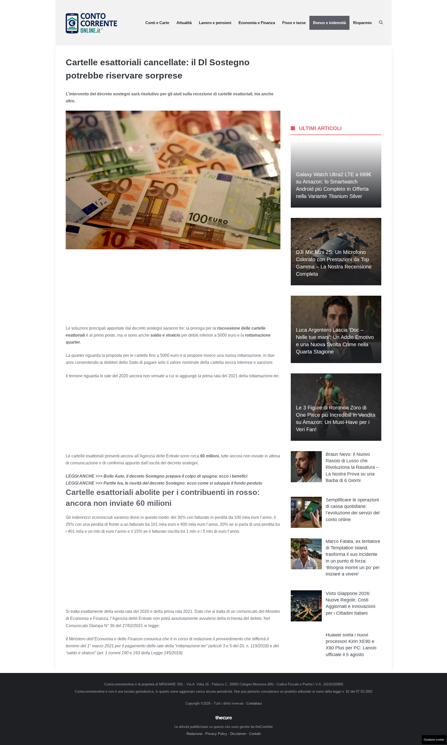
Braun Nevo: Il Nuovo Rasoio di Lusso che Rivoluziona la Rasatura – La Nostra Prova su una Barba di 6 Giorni (352, 467)
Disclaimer (238, 734)
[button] (380, 23)
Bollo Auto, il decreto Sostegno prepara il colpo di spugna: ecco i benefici (175, 476)
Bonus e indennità (329, 22)
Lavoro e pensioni (215, 22)
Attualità (184, 22)
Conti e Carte (157, 22)
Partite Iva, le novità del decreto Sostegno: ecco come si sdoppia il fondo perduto (182, 483)
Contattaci (254, 703)
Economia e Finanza (257, 22)
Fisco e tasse (294, 22)
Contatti (255, 734)
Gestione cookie (434, 739)
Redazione (194, 734)
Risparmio (362, 22)
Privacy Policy (216, 734)
